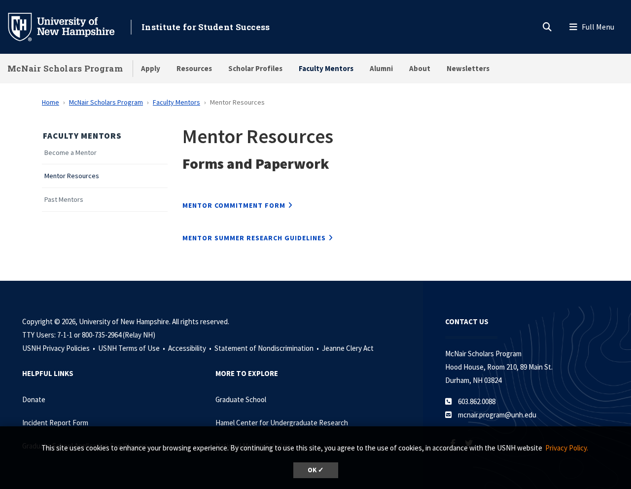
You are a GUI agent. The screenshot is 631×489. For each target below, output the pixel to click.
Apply (150, 68)
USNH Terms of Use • (132, 348)
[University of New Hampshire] (69, 26)
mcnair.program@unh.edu (497, 414)
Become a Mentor (70, 153)
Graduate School (240, 399)
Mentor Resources (71, 176)
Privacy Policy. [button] (566, 447)
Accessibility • (190, 348)
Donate (33, 399)
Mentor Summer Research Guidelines (254, 237)
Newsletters (468, 68)
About (419, 68)
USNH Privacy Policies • (59, 348)
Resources (194, 68)
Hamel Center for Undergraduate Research (281, 422)
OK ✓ (316, 470)
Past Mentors (63, 199)
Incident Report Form (55, 422)
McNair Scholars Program (65, 68)
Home (50, 102)
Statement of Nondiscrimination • (267, 348)
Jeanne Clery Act (348, 348)
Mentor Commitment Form (233, 205)
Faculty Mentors (326, 68)
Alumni (381, 68)
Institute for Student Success (205, 27)
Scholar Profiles (255, 68)
